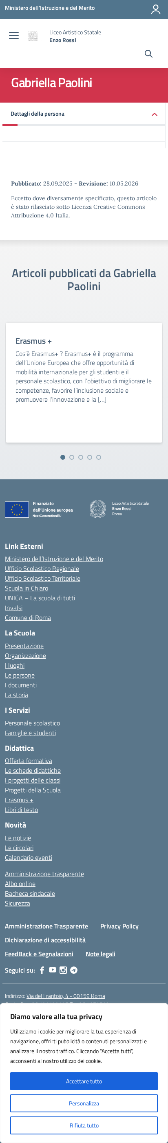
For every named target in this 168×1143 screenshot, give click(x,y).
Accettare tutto (84, 1081)
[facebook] (42, 970)
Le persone (20, 675)
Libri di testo (21, 809)
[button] (84, 114)
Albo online (20, 883)
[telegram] (73, 970)
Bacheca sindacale (30, 893)
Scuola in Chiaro (26, 588)
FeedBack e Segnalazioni (39, 954)
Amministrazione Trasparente (46, 926)
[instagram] (63, 970)
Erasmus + (19, 800)
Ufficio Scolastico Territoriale (42, 578)
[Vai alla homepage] (35, 36)
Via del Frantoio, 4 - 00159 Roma (66, 995)
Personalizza (84, 1103)
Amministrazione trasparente (44, 874)
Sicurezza (17, 903)
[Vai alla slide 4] (89, 457)
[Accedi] (155, 9)
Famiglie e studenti (30, 733)
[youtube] (52, 970)
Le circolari (19, 847)
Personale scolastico (32, 723)
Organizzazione (25, 655)
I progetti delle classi (32, 780)
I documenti (21, 685)
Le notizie (18, 838)
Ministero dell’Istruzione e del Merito (54, 559)
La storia (16, 695)
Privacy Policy (119, 926)
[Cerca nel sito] (148, 54)
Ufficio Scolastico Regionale (42, 568)
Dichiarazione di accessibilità (45, 940)
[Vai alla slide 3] (80, 457)
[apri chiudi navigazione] (14, 36)
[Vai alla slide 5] (98, 457)
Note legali (100, 954)
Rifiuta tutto (84, 1125)
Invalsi (13, 608)
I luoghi (14, 665)
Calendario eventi (28, 857)
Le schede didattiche (33, 770)
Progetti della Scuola (33, 790)
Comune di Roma (28, 617)
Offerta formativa (28, 760)
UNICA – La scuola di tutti (40, 598)
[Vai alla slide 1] (62, 457)
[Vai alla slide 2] (71, 457)
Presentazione (24, 646)
